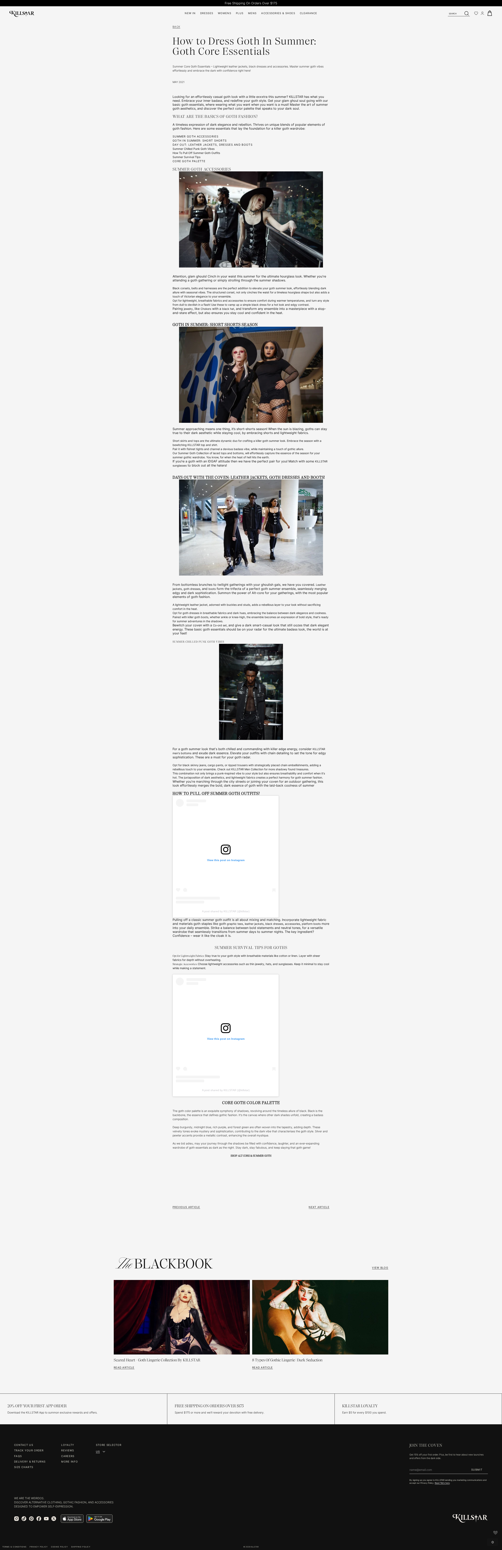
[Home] (22, 13)
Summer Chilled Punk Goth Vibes (194, 148)
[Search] (466, 13)
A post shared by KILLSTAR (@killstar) (226, 911)
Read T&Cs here (442, 1483)
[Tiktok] (24, 1518)
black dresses (274, 923)
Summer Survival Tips (186, 157)
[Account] (482, 13)
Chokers (206, 308)
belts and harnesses (204, 288)
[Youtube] (46, 1518)
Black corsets (181, 288)
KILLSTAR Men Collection (247, 769)
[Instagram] (16, 1518)
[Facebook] (38, 1518)
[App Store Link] (72, 1519)
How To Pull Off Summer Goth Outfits (196, 153)
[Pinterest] (31, 1518)
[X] (53, 1518)
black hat (228, 308)
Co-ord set (220, 625)
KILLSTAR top (196, 445)
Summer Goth (262, 1156)
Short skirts (180, 440)
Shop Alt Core (240, 1156)
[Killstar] (470, 1518)
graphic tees (235, 923)
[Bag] (490, 13)
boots (212, 588)
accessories (235, 300)
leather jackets (254, 923)
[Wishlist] (476, 13)
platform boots (311, 923)
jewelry (188, 308)
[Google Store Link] (99, 1519)
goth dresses (192, 588)
